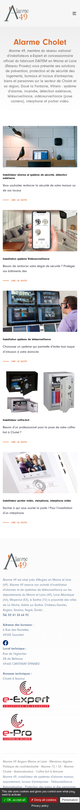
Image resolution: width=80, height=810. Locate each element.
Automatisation (23, 771)
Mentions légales (60, 761)
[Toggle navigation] (64, 13)
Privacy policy (40, 805)
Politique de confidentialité (21, 766)
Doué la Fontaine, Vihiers (41, 86)
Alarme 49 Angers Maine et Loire (25, 761)
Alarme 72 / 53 (51, 766)
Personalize (70, 799)
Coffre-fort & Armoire (49, 771)
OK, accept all (15, 799)
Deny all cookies (44, 799)
